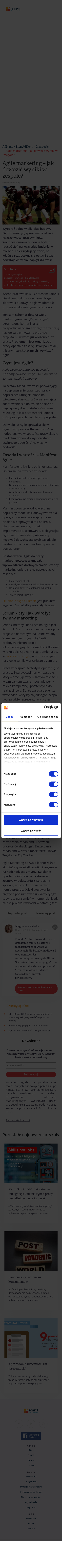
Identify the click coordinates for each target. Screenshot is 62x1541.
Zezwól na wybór (31, 830)
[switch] (53, 784)
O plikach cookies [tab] (47, 716)
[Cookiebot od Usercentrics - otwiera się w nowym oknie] (44, 707)
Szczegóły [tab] (26, 716)
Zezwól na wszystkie (31, 819)
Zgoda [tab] (9, 716)
